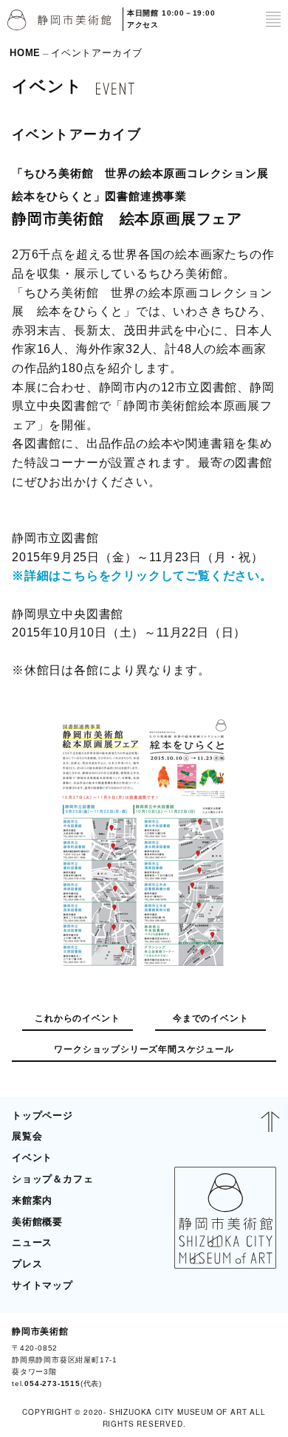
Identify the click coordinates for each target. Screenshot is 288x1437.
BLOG (256, 1357)
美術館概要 (37, 1221)
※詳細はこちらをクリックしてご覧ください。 (142, 575)
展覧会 (27, 1136)
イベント (32, 1157)
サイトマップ (42, 1285)
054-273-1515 (52, 1383)
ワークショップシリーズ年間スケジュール (143, 1049)
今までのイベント (210, 1018)
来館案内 (32, 1200)
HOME (25, 52)
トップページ (42, 1115)
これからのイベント (77, 1018)
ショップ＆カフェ (52, 1178)
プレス (27, 1263)
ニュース (32, 1242)
